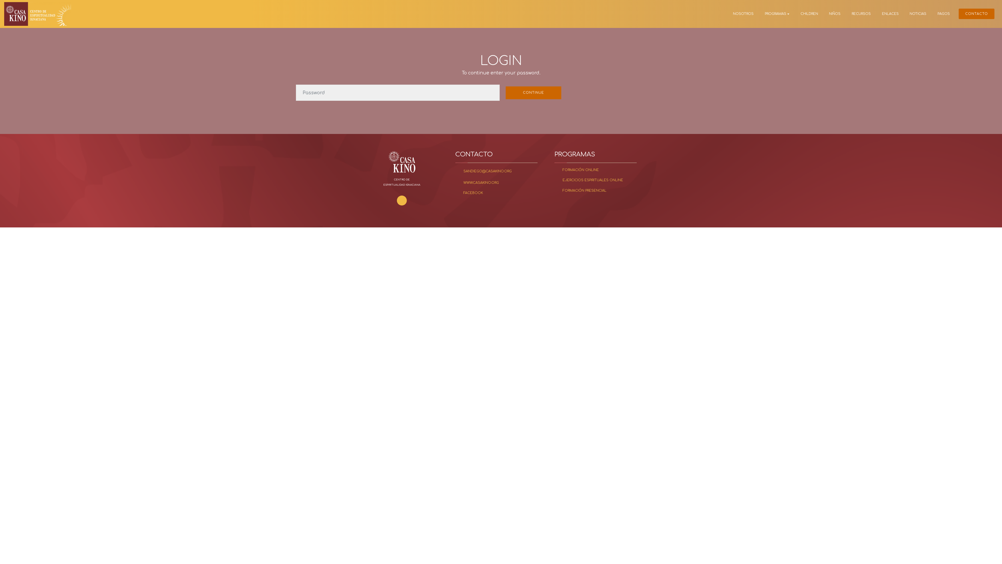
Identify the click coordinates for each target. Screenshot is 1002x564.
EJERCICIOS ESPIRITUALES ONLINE (593, 180)
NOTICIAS (918, 14)
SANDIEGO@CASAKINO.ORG (487, 171)
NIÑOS (834, 14)
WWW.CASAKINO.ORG (481, 183)
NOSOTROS (743, 14)
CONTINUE (533, 93)
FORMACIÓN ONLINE (581, 170)
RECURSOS (861, 14)
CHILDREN (809, 14)
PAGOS (944, 14)
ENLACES (890, 14)
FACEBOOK (473, 193)
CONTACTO (976, 14)
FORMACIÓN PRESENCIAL (584, 190)
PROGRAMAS (775, 14)
